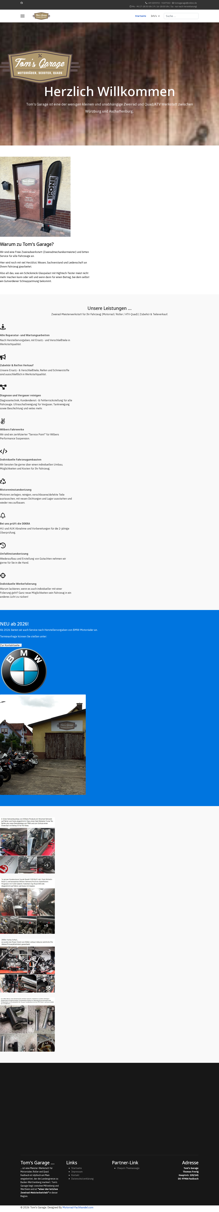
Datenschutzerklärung (82, 1178)
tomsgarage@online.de (186, 3)
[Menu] (23, 16)
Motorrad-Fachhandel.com (78, 1207)
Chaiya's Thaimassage (128, 1168)
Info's (154, 16)
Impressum (77, 1171)
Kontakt (75, 1175)
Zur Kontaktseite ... (11, 645)
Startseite (140, 16)
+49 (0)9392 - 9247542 (159, 3)
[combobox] (181, 16)
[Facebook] (22, 2)
